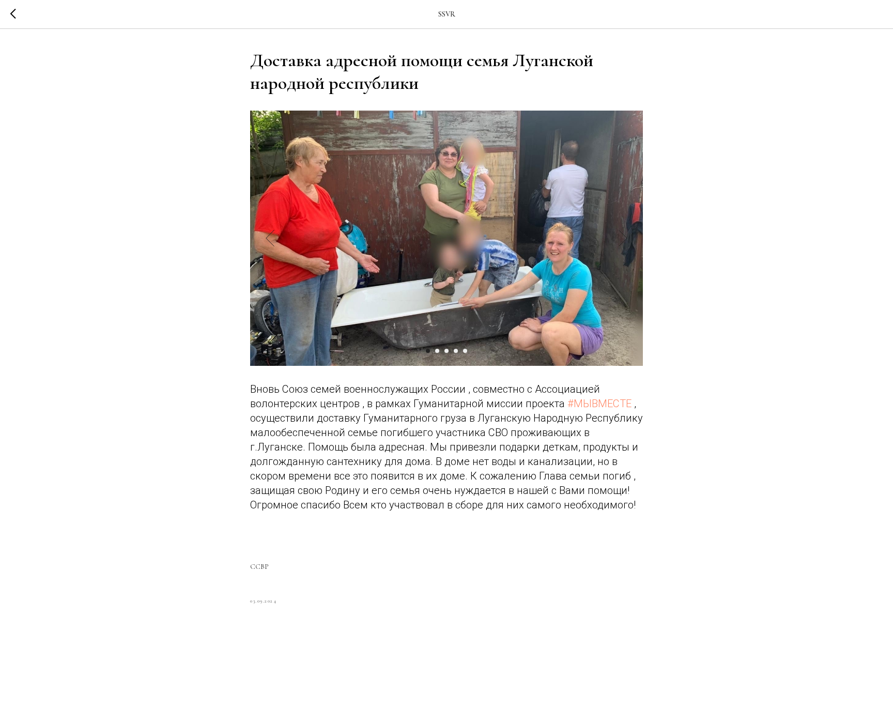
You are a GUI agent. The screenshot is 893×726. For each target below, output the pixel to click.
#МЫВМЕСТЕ (599, 403)
